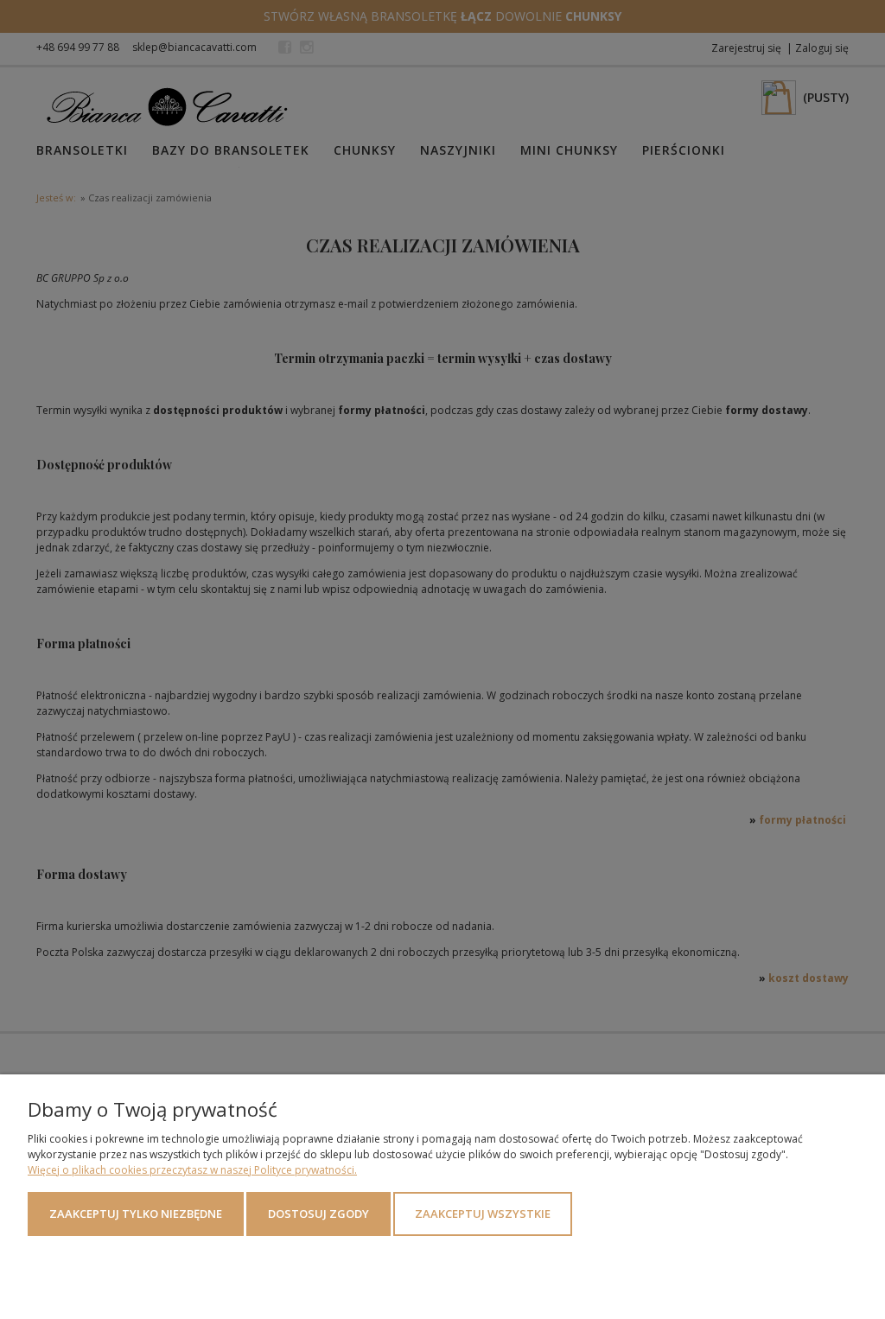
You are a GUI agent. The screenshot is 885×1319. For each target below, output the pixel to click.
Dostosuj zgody (318, 1213)
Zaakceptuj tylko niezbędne (135, 1213)
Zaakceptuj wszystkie (483, 1213)
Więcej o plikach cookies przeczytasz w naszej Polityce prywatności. (192, 1170)
